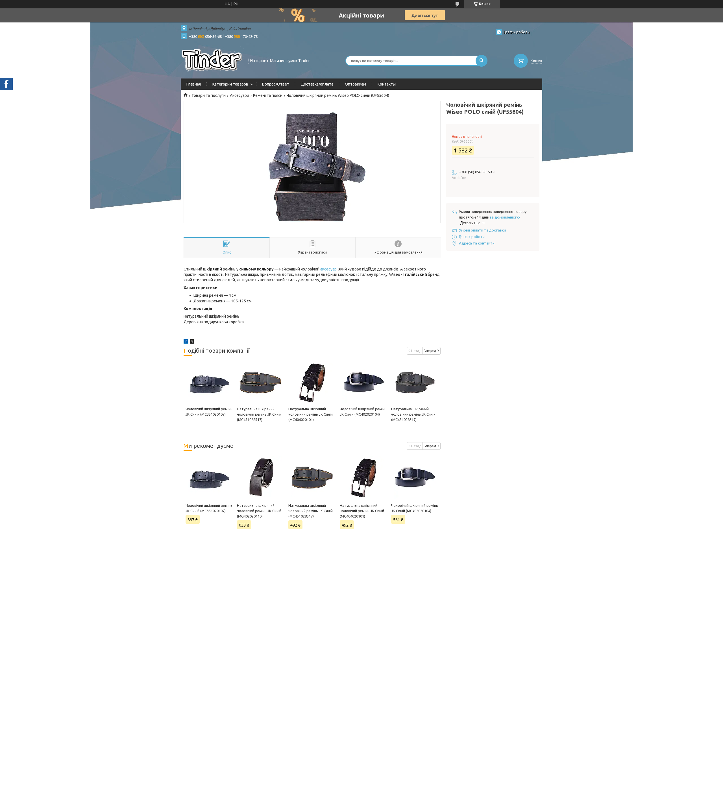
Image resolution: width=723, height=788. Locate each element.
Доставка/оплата (317, 84)
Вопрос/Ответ (275, 84)
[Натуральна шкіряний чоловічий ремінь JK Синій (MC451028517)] (260, 382)
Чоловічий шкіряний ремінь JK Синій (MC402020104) (414, 508)
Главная (193, 84)
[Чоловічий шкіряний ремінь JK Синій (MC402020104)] (363, 382)
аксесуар (328, 269)
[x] (192, 342)
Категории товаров (230, 84)
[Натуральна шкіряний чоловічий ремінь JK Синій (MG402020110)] (260, 477)
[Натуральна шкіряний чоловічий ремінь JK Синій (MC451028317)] (414, 382)
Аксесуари (239, 95)
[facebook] (186, 342)
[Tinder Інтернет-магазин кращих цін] (212, 60)
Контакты (387, 84)
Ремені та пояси (267, 95)
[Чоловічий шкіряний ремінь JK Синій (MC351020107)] (209, 382)
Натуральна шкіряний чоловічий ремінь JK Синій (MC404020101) (310, 414)
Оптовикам (355, 84)
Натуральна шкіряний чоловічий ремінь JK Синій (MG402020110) (259, 510)
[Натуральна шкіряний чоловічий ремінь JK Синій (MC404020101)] (312, 382)
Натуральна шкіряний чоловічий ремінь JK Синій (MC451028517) (259, 414)
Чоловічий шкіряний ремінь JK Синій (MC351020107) (209, 508)
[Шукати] (481, 61)
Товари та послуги (208, 95)
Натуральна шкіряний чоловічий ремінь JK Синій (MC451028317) (413, 414)
